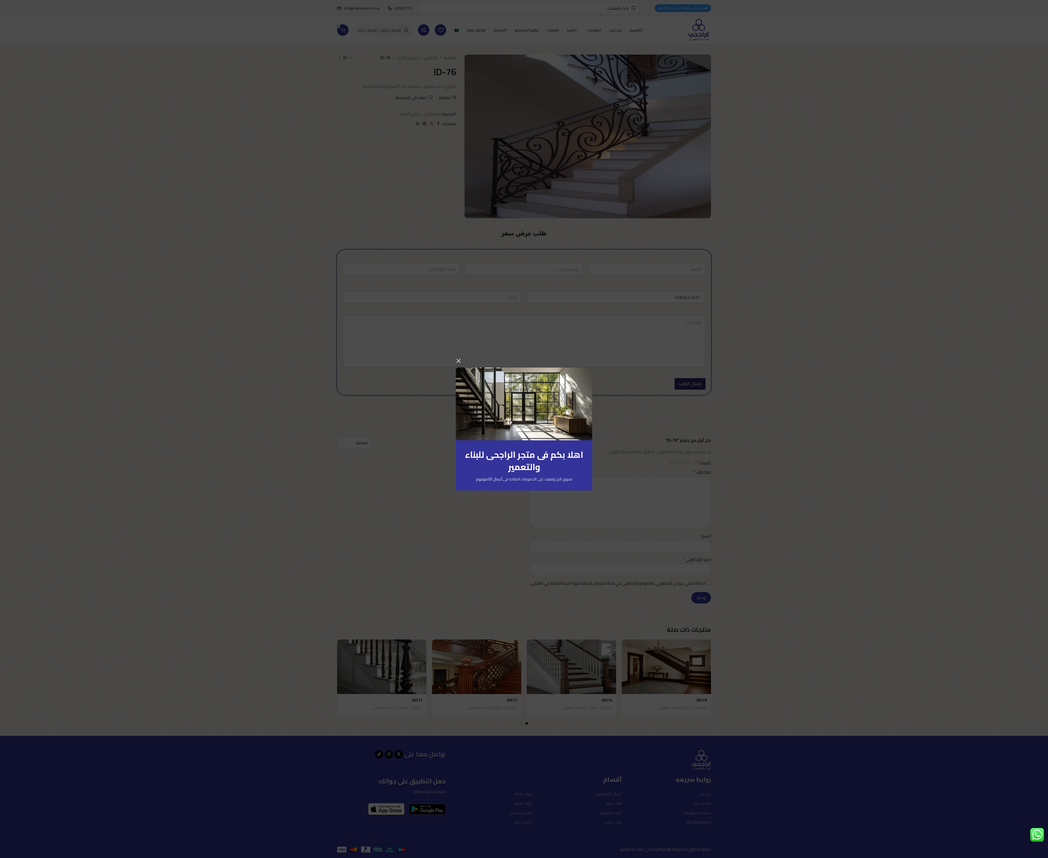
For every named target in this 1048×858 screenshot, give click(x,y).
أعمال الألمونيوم (489, 479)
